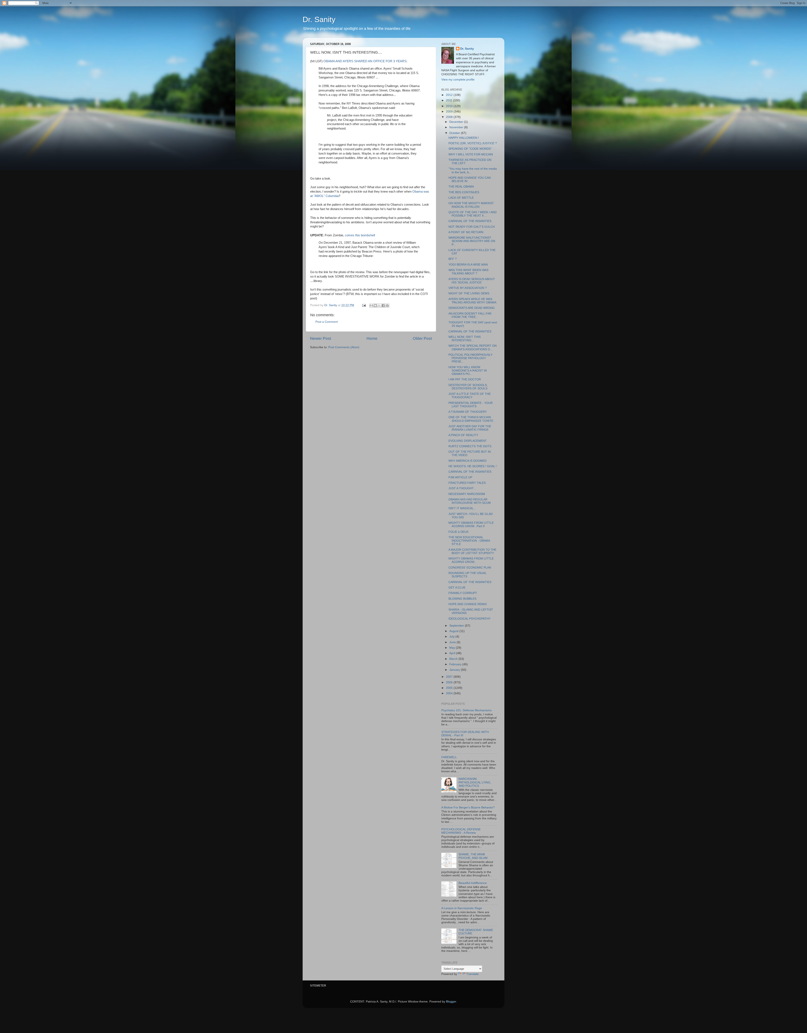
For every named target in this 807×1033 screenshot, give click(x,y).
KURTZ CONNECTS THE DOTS (469, 446)
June (453, 642)
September (457, 625)
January (455, 669)
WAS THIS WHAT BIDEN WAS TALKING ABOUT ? (468, 272)
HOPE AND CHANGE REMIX (467, 604)
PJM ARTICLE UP (460, 477)
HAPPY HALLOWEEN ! (463, 137)
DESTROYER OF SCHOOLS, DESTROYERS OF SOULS (468, 387)
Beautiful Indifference (473, 883)
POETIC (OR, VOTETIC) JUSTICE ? (472, 143)
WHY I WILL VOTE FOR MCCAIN (470, 154)
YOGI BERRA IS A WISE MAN (468, 264)
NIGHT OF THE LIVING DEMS (468, 293)
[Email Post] (364, 305)
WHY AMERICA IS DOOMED (467, 460)
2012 (450, 95)
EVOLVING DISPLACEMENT (467, 440)
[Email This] (371, 305)
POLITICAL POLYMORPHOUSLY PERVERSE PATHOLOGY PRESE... (470, 358)
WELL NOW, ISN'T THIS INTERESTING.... (464, 338)
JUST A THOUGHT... (462, 488)
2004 (450, 693)
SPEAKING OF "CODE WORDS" (470, 148)
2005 (450, 687)
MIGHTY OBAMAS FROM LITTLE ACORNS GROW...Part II (471, 524)
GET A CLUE (456, 587)
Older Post (422, 338)
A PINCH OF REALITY (463, 435)
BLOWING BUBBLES (462, 598)
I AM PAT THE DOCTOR (464, 379)
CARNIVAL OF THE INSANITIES (469, 221)
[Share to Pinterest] (387, 305)
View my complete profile (458, 79)
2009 (450, 111)
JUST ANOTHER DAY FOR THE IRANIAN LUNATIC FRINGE (469, 428)
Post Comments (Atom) (343, 347)
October (455, 133)
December (456, 121)
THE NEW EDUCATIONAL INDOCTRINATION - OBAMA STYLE (469, 541)
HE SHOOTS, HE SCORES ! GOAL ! (472, 466)
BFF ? (452, 259)
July (452, 636)
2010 (450, 106)
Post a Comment (326, 321)
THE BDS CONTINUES (463, 192)
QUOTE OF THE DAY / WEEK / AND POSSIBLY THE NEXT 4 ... (472, 214)
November (456, 127)
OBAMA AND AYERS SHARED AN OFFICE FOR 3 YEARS (364, 61)
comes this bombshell (360, 235)
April (452, 653)
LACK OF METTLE (461, 197)
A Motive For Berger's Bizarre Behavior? (468, 807)
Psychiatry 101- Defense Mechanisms (466, 710)
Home (372, 338)
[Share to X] (379, 305)
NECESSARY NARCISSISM (466, 494)
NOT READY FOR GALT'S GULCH (471, 226)
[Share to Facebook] (383, 305)
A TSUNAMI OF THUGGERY (467, 411)
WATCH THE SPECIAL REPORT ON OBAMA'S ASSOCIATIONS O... (472, 347)
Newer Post (320, 338)
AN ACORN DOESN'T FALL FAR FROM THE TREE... (469, 315)
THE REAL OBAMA (461, 186)
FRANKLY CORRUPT (462, 593)
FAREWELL (449, 757)
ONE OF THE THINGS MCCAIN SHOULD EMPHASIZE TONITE (470, 419)
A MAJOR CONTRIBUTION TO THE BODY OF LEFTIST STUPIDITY (472, 551)
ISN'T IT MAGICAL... (462, 508)
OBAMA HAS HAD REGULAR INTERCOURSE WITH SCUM (469, 501)
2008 (450, 117)
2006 (450, 682)
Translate (472, 974)
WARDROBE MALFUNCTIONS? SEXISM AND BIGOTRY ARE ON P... (471, 241)
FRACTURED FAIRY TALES (467, 482)
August (454, 631)
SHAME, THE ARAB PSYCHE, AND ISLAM (473, 856)
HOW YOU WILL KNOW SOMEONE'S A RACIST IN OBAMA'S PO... (467, 371)
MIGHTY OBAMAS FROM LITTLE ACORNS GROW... (471, 560)
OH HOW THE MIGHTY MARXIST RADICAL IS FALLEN (471, 205)
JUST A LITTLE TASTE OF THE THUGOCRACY (469, 395)
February (455, 664)
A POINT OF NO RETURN (465, 232)
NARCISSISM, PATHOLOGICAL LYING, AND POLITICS (475, 782)
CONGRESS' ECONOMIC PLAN (469, 567)
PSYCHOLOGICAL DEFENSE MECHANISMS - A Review (461, 831)
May (452, 647)
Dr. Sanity (319, 19)
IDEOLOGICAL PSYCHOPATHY (469, 618)
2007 (450, 676)
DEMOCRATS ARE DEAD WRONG (471, 308)
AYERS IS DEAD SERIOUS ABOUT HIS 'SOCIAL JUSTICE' (471, 281)
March (454, 658)
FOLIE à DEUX (458, 531)
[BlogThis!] (375, 305)
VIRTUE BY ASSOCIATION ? (467, 288)
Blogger (451, 1001)
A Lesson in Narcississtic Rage (461, 908)
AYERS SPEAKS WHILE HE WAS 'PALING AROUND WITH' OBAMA (472, 301)
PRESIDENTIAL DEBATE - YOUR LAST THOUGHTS (470, 404)
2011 (449, 100)
